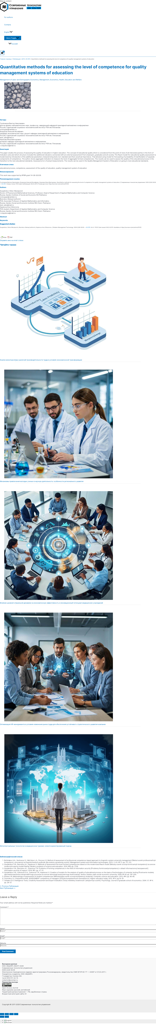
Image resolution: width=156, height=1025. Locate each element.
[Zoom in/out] (2, 1014)
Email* (2, 936)
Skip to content (5, 1)
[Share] (11, 1014)
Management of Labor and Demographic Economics (19, 80)
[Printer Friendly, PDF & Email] (6, 238)
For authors (8, 17)
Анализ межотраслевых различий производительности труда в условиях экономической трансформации (41, 360)
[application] (11, 32)
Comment (4, 907)
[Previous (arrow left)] (2, 1017)
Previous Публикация (9, 886)
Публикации (16, 59)
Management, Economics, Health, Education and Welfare (60, 80)
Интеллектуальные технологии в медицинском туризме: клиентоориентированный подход (35, 846)
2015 (23, 59)
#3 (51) (28, 59)
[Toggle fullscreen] (7, 1014)
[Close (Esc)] (16, 1014)
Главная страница (5, 59)
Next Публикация (7, 888)
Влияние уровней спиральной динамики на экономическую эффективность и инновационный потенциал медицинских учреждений (51, 603)
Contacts (7, 25)
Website (3, 943)
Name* (2, 929)
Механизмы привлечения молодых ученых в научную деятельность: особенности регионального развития (41, 481)
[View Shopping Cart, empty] (2, 53)
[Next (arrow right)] (7, 1017)
